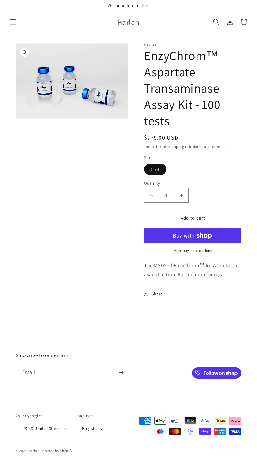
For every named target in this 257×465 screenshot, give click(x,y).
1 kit (155, 169)
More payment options (193, 250)
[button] (13, 22)
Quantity (152, 183)
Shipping (176, 146)
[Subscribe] (121, 372)
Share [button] (157, 294)
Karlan (34, 450)
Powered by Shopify (56, 450)
